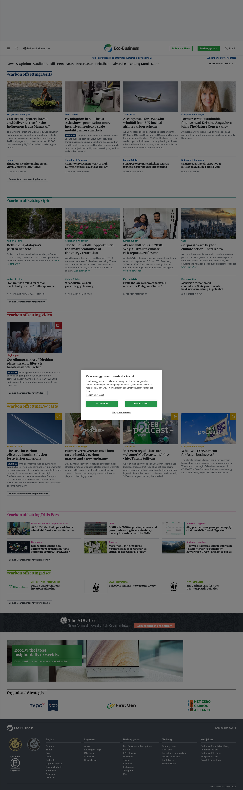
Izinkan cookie (141, 403)
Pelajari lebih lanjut (95, 395)
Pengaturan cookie (121, 412)
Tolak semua (102, 403)
